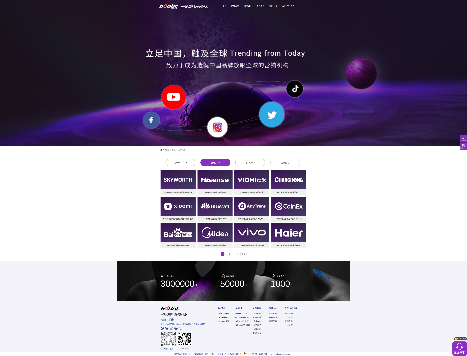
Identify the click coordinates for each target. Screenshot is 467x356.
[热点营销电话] (162, 328)
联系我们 (250, 162)
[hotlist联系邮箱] (166, 328)
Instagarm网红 (223, 321)
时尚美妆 (257, 332)
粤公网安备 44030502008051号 (257, 354)
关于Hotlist (289, 313)
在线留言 (285, 162)
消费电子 (257, 325)
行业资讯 (273, 317)
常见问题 (273, 321)
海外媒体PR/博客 (242, 325)
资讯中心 (273, 6)
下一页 (236, 254)
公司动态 (273, 313)
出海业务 (248, 6)
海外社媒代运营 (242, 321)
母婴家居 (257, 329)
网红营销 (235, 6)
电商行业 (257, 317)
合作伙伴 (289, 317)
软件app (256, 321)
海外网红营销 (241, 313)
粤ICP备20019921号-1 (233, 354)
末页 (243, 254)
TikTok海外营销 (242, 317)
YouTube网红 (223, 313)
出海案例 (260, 6)
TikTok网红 (222, 317)
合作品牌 (181, 150)
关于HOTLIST (288, 6)
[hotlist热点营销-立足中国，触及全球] (233, 73)
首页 (224, 6)
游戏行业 (257, 313)
